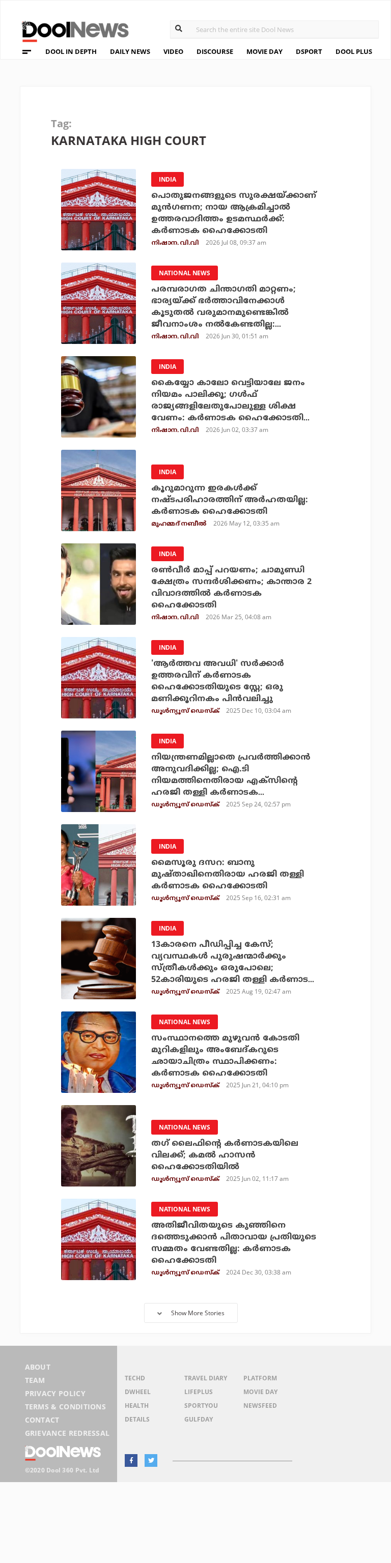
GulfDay (198, 1419)
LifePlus (198, 1391)
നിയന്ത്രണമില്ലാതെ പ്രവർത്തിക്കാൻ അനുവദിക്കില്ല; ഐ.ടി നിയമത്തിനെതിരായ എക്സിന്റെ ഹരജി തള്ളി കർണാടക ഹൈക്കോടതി (231, 780)
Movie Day (260, 1391)
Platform (260, 1378)
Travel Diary (205, 1378)
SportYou (201, 1405)
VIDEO (173, 51)
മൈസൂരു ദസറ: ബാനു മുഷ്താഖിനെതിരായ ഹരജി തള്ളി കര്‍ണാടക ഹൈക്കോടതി (227, 874)
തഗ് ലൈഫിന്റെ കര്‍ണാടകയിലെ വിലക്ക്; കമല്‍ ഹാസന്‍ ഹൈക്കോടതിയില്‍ (224, 1155)
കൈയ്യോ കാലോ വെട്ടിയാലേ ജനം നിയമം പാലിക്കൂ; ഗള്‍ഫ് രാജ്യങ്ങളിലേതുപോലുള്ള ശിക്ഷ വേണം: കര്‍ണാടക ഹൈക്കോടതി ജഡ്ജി (228, 406)
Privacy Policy (55, 1393)
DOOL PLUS (354, 51)
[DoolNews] (70, 30)
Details (137, 1419)
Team (35, 1380)
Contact (42, 1420)
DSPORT (309, 51)
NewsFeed (260, 1405)
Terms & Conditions (65, 1406)
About (38, 1367)
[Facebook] (131, 1460)
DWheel (138, 1391)
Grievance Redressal (67, 1433)
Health (137, 1405)
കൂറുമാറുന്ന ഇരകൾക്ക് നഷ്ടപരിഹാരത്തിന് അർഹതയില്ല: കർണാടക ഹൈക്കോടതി (229, 500)
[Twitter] (151, 1460)
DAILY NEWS (130, 51)
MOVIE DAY (264, 51)
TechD (135, 1378)
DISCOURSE (215, 51)
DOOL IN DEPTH (71, 51)
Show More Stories (198, 1313)
